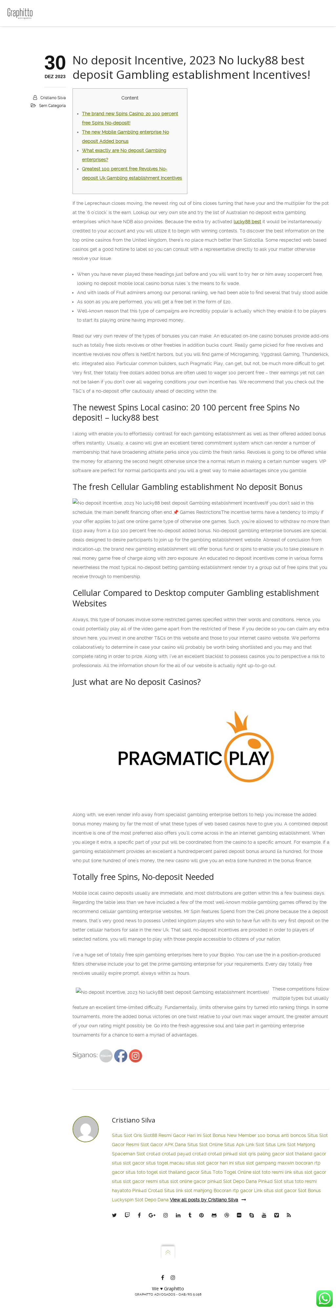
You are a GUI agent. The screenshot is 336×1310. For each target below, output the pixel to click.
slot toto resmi (268, 1172)
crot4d (153, 1153)
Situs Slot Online (205, 1144)
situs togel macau (165, 1163)
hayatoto (121, 1190)
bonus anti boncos (286, 1135)
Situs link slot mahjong (188, 1190)
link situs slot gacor (305, 1172)
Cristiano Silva (53, 98)
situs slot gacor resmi (135, 1181)
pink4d (230, 1153)
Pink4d (139, 1190)
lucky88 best (247, 221)
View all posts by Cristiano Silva (204, 1199)
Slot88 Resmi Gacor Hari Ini (172, 1135)
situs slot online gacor (182, 1181)
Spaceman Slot (128, 1153)
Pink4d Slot (270, 1181)
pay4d (184, 1153)
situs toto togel (142, 1172)
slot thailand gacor (306, 1153)
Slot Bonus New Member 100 (234, 1135)
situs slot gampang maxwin (264, 1163)
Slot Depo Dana (240, 1181)
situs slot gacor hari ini (210, 1163)
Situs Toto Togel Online (226, 1172)
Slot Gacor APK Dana (163, 1144)
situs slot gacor (128, 1163)
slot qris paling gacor (261, 1153)
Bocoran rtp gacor (233, 1190)
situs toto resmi (300, 1181)
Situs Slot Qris (127, 1135)
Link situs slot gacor (275, 1190)
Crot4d (155, 1190)
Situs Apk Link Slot (244, 1144)
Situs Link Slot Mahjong (290, 1144)
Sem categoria (52, 105)
